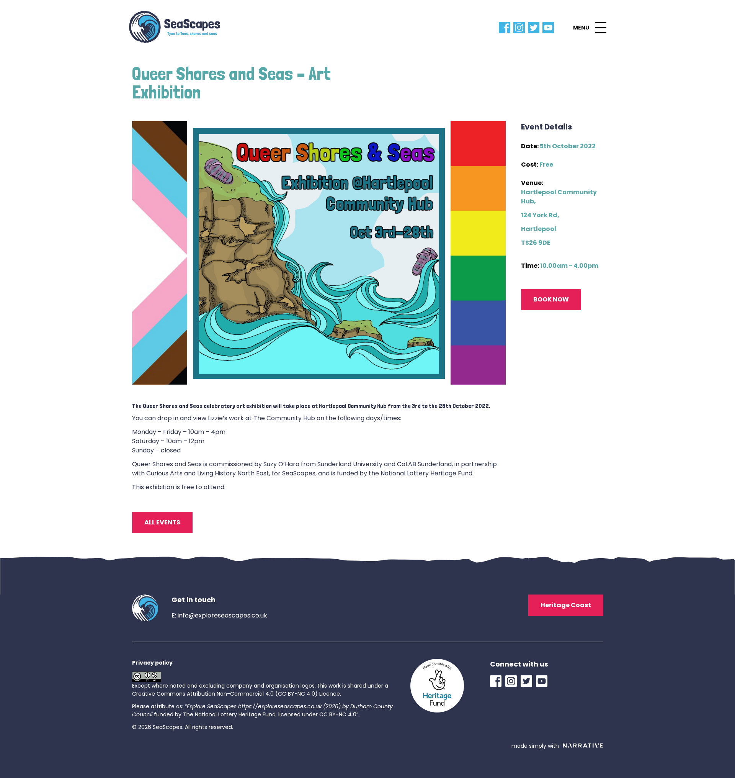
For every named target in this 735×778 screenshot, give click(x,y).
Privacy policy (152, 663)
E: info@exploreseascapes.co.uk (219, 615)
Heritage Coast (566, 605)
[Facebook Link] (506, 27)
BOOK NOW (551, 299)
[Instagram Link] (520, 27)
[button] (589, 27)
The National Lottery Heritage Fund (229, 714)
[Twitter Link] (535, 27)
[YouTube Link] (549, 27)
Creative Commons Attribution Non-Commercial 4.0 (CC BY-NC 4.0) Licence (236, 694)
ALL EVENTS (162, 522)
